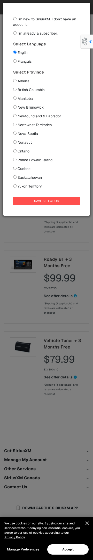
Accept (68, 549)
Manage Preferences (23, 549)
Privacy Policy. (14, 537)
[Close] (87, 523)
